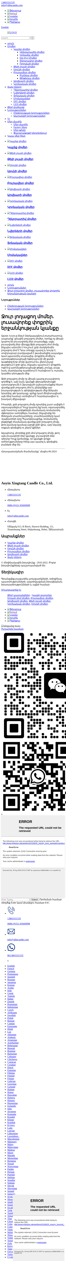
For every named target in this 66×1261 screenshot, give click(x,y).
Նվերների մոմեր (24, 92)
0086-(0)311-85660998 (18, 505)
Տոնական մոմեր (24, 95)
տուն (10, 43)
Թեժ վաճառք (15, 107)
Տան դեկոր (14, 87)
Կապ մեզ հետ (16, 136)
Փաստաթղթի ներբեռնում (30, 133)
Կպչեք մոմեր (22, 49)
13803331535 (14, 495)
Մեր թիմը (20, 130)
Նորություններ (16, 110)
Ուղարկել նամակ (12, 629)
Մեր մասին (14, 121)
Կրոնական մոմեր (25, 84)
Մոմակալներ (22, 98)
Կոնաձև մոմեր (29, 55)
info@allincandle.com (18, 516)
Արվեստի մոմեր (24, 81)
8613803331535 (15, 955)
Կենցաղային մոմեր (32, 52)
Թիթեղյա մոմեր (30, 78)
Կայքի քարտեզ (42, 595)
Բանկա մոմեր (29, 75)
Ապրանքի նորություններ (29, 116)
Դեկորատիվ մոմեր (26, 90)
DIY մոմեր (20, 101)
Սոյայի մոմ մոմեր (18, 598)
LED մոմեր (20, 104)
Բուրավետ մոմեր (25, 72)
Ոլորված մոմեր (29, 63)
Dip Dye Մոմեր (28, 58)
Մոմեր (11, 46)
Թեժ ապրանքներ (18, 595)
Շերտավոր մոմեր (31, 61)
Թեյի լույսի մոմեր (24, 66)
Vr (8, 118)
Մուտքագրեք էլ (11, 590)
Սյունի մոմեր (22, 69)
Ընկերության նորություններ (32, 113)
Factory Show (20, 127)
